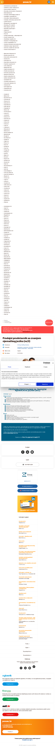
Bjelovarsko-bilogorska (9, 53)
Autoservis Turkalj (27, 583)
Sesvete (6, 162)
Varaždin (6, 183)
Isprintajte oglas (28, 464)
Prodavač (6, 269)
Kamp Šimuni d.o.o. (23, 609)
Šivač (5, 295)
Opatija (5, 139)
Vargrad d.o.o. (26, 589)
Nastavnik (6, 256)
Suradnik (6, 293)
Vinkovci (6, 186)
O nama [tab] (45, 367)
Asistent (6, 211)
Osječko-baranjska (8, 69)
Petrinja (5, 146)
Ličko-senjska (7, 65)
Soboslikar (6, 284)
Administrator (7, 206)
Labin (5, 125)
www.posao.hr (26, 331)
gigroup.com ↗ (27, 481)
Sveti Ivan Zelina (7, 172)
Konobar (6, 242)
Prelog (5, 151)
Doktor (5, 223)
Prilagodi (26, 384)
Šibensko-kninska (8, 74)
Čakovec (6, 101)
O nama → (10, 731)
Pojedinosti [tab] (27, 367)
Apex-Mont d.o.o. (26, 558)
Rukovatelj (6, 276)
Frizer (5, 235)
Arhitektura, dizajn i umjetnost (10, 7)
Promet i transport (8, 37)
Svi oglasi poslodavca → (27, 486)
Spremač (6, 288)
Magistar (6, 249)
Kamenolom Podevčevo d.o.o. (27, 553)
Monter (5, 255)
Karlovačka (6, 60)
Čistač (5, 220)
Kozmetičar (6, 246)
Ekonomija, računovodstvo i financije (12, 11)
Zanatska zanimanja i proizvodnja (11, 44)
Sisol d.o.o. (21, 541)
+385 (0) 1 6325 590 (7, 727)
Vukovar (6, 193)
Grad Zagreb (7, 86)
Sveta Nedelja (7, 170)
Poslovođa (6, 267)
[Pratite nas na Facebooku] (21, 668)
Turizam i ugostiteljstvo (9, 42)
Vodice (5, 190)
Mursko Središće (7, 132)
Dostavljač (6, 227)
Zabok (5, 195)
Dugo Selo (6, 106)
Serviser (6, 279)
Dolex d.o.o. (24, 527)
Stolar (5, 289)
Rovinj (5, 156)
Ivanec (5, 113)
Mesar (5, 253)
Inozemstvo (6, 90)
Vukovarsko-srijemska (9, 83)
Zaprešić (6, 200)
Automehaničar (7, 213)
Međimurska (6, 67)
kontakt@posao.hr (7, 725)
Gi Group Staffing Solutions (23, 344)
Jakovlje (6, 115)
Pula (5, 153)
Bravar (5, 216)
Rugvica (6, 158)
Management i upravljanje (9, 23)
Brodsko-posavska (8, 55)
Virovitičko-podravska (9, 81)
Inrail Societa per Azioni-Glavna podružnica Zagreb (25, 637)
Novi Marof (6, 137)
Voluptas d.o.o (22, 522)
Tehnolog (6, 298)
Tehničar (6, 296)
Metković (6, 130)
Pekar (5, 263)
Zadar (5, 197)
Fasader (6, 232)
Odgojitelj (6, 260)
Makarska (6, 129)
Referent (6, 274)
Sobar (5, 282)
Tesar (5, 300)
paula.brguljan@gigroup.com (10, 433)
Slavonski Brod (7, 165)
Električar (6, 228)
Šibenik (5, 176)
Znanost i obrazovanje (9, 49)
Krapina (5, 120)
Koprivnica (6, 118)
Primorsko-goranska (8, 72)
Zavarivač (6, 312)
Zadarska (6, 84)
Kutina (5, 123)
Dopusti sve (45, 384)
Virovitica (6, 188)
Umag (5, 181)
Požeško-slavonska (8, 70)
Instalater (6, 237)
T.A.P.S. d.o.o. (27, 563)
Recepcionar (6, 272)
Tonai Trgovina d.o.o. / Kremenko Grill (27, 573)
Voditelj (5, 305)
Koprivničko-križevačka (9, 62)
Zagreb (5, 198)
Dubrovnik (6, 102)
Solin (5, 167)
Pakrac (5, 143)
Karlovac (6, 116)
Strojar (5, 291)
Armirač (5, 209)
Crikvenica (6, 99)
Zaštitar (5, 310)
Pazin (5, 144)
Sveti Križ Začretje (8, 174)
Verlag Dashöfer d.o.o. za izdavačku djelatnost (27, 620)
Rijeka (5, 155)
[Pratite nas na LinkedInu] (25, 668)
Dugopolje (6, 108)
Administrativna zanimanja (9, 5)
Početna (6, 320)
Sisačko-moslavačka (8, 76)
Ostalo (5, 30)
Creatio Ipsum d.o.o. (25, 568)
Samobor (6, 160)
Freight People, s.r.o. (27, 547)
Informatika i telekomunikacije (10, 18)
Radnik (5, 270)
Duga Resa (6, 104)
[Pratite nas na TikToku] (34, 667)
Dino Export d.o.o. (25, 532)
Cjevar (5, 218)
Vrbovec (6, 191)
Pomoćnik (6, 265)
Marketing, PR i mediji (8, 25)
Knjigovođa (6, 241)
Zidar (5, 314)
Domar (5, 225)
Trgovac (6, 302)
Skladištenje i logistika (9, 39)
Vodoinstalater (7, 307)
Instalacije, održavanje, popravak (11, 19)
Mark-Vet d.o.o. (25, 537)
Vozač (5, 309)
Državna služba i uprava (9, 9)
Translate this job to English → (28, 490)
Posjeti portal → (10, 684)
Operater (6, 262)
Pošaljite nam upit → (27, 740)
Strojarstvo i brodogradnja (9, 40)
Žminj (5, 202)
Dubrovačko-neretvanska (9, 57)
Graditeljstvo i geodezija (9, 16)
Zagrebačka (6, 88)
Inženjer (5, 239)
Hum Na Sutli (7, 111)
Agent (5, 208)
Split (5, 169)
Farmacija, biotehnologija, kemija (11, 14)
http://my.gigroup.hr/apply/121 (31, 437)
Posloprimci (7, 321)
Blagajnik (6, 215)
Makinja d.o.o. (25, 598)
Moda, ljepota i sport (8, 26)
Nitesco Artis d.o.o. (25, 632)
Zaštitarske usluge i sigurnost (10, 45)
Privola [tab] (9, 367)
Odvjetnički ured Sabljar (25, 577)
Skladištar (6, 281)
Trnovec (6, 177)
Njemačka (6, 134)
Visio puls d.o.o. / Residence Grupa (26, 613)
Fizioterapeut (7, 234)
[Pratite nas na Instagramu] (30, 668)
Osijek (5, 141)
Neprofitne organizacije (9, 28)
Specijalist (6, 286)
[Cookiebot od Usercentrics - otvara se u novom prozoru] (44, 363)
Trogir (5, 179)
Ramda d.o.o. (22, 626)
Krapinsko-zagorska (8, 64)
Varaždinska (6, 79)
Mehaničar (6, 251)
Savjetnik (6, 277)
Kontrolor (6, 244)
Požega (5, 149)
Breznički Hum (7, 97)
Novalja (5, 136)
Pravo (5, 33)
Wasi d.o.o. (22, 594)
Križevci (6, 122)
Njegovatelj (6, 258)
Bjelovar (5, 95)
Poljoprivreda (7, 32)
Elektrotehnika (7, 12)
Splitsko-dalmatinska (8, 77)
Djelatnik (6, 222)
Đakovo (5, 109)
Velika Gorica (7, 184)
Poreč (5, 148)
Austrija (5, 94)
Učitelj (5, 303)
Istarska (5, 58)
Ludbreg (6, 127)
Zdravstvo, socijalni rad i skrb (10, 47)
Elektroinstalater (7, 230)
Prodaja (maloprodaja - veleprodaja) (12, 35)
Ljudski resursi (7, 21)
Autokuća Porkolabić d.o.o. (27, 604)
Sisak (5, 163)
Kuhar (5, 248)
